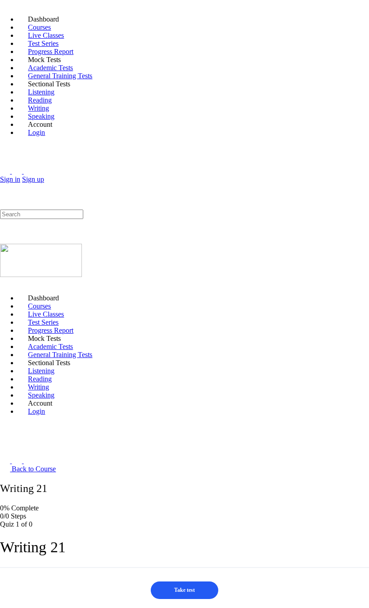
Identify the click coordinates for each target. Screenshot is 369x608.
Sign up (33, 179)
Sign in (10, 179)
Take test (184, 590)
